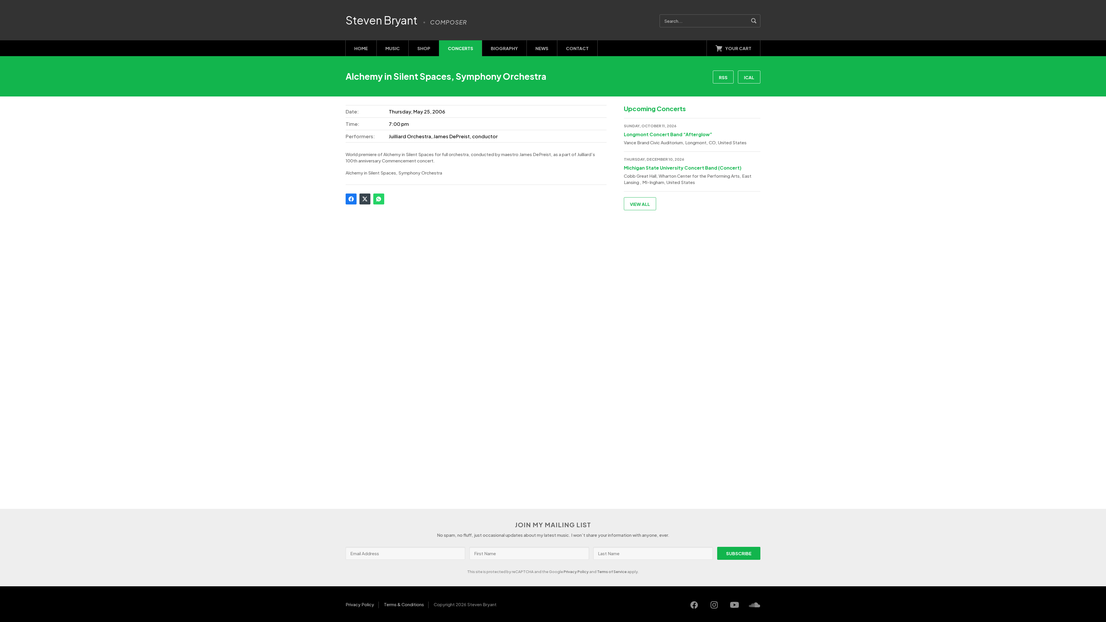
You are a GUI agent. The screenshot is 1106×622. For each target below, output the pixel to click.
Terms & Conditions (404, 604)
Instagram (714, 605)
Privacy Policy (576, 571)
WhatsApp (378, 199)
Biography (504, 48)
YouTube (734, 605)
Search (753, 20)
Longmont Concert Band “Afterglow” (668, 134)
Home (361, 48)
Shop (423, 48)
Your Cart (738, 48)
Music (392, 48)
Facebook (351, 199)
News (541, 48)
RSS (723, 77)
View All (640, 204)
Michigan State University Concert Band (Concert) (682, 168)
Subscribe (738, 553)
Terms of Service (612, 571)
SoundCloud (754, 605)
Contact (577, 48)
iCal (749, 77)
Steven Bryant (382, 20)
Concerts (460, 48)
